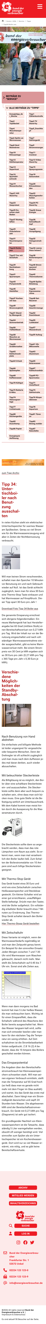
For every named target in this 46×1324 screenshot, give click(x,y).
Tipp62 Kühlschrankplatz (15, 353)
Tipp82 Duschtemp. (14, 422)
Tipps (29, 21)
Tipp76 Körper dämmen (35, 398)
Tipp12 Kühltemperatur (16, 161)
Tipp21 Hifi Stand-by (14, 194)
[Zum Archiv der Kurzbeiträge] (23, 463)
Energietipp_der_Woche (16, 115)
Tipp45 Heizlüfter (13, 290)
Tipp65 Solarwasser (34, 362)
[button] (14, 98)
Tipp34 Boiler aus (15, 249)
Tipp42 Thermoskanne (35, 275)
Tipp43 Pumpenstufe (15, 283)
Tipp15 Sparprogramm (36, 168)
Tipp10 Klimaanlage (15, 153)
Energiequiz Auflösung (14, 437)
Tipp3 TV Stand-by (33, 122)
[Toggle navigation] (40, 6)
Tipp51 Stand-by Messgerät (15, 314)
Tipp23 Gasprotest (14, 204)
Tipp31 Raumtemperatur (15, 241)
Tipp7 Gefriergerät (34, 139)
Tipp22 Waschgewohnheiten (36, 195)
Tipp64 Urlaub (15, 361)
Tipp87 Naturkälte (34, 430)
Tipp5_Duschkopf (36, 129)
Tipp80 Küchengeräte (15, 415)
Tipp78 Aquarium (33, 408)
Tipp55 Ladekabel (33, 321)
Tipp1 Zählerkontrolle (36, 115)
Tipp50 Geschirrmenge (36, 307)
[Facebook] (25, 1242)
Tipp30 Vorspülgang (35, 230)
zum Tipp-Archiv (10, 473)
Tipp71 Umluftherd (34, 384)
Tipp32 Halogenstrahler (35, 241)
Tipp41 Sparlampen (14, 275)
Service (21, 21)
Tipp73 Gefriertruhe (34, 391)
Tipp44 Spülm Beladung (35, 283)
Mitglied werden (23, 1195)
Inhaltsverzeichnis (23, 1203)
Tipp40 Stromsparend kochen (35, 267)
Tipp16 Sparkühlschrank (13, 176)
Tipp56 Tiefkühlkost (15, 328)
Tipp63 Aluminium (34, 352)
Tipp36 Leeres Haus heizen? (35, 249)
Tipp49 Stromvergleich (16, 307)
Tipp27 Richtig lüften (15, 221)
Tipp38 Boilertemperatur (35, 257)
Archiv (23, 1187)
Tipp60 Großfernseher (15, 345)
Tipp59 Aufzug (35, 335)
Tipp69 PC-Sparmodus (34, 376)
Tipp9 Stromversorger (36, 146)
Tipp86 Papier (15, 429)
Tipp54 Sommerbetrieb (16, 321)
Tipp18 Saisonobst (34, 175)
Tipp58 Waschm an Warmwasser (15, 337)
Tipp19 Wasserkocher (15, 185)
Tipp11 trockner (33, 153)
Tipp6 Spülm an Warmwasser (16, 139)
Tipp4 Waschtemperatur (15, 130)
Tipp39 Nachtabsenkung (15, 267)
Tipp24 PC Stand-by (33, 204)
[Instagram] (18, 1242)
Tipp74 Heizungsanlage (15, 399)
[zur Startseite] (13, 8)
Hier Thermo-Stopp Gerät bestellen (20, 923)
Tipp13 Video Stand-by (35, 161)
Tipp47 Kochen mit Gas (16, 299)
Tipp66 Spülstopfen (14, 369)
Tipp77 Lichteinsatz (14, 408)
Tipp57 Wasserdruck (35, 328)
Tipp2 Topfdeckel (14, 122)
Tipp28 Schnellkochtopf (35, 222)
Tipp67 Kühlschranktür (36, 369)
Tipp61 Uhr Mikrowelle (34, 345)
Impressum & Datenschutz (13, 1314)
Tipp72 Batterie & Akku (16, 391)
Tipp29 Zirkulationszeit (15, 231)
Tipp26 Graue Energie (35, 211)
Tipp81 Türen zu (35, 415)
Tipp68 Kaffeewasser (15, 376)
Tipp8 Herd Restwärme (14, 146)
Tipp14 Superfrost (14, 168)
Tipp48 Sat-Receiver (34, 299)
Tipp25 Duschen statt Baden (14, 212)
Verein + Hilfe (11, 21)
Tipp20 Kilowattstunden (35, 186)
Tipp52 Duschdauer (34, 314)
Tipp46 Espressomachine (35, 291)
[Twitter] (32, 1242)
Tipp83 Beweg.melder (35, 422)
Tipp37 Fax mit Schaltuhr (16, 256)
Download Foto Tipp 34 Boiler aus (20, 608)
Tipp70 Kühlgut (16, 383)
